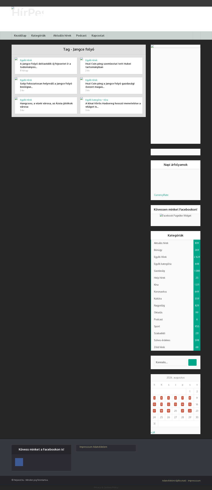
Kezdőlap (20, 35)
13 (175, 404)
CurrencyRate (161, 195)
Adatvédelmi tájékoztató (174, 480)
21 (183, 410)
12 (169, 404)
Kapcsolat (98, 35)
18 (161, 410)
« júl (153, 432)
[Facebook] (19, 462)
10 (154, 404)
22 (189, 410)
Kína (106, 99)
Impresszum (86, 446)
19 (168, 410)
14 (183, 404)
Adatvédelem (100, 446)
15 (190, 404)
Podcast (81, 35)
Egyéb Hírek (26, 60)
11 (161, 404)
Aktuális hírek (62, 35)
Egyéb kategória (93, 99)
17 (154, 410)
